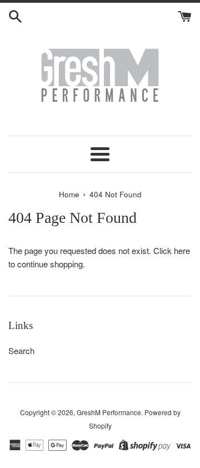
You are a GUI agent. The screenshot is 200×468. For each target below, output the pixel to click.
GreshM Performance (109, 412)
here (182, 250)
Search (21, 350)
